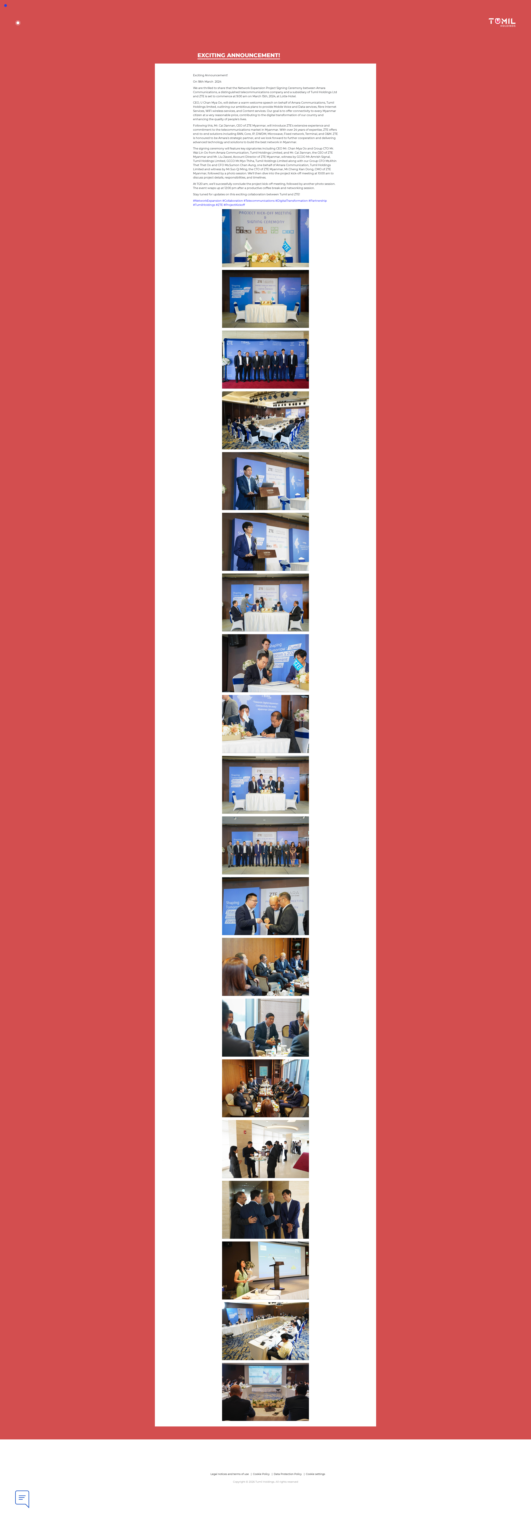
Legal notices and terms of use (229, 1474)
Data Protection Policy (288, 1474)
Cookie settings (315, 1474)
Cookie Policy (261, 1474)
